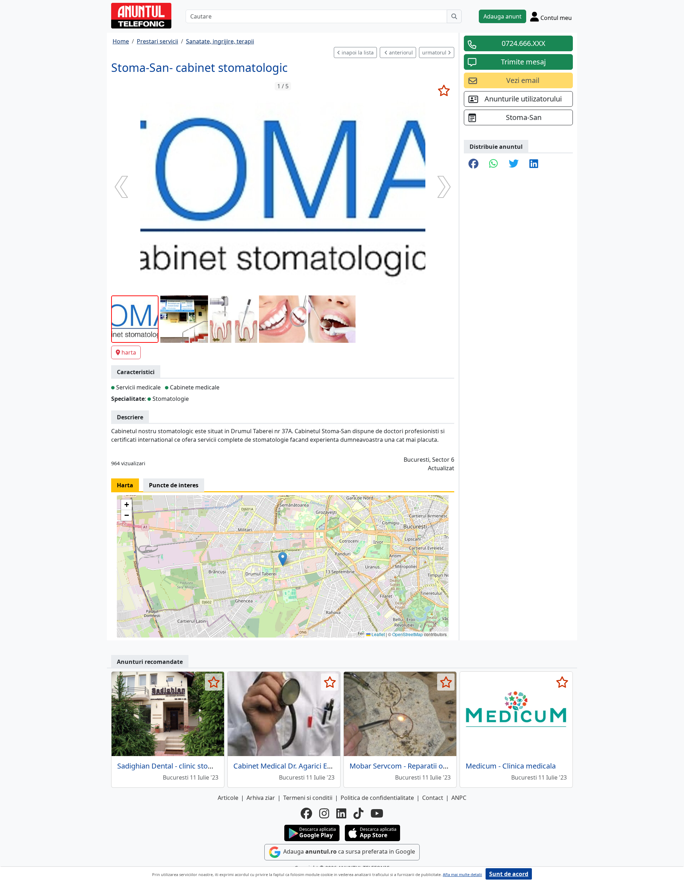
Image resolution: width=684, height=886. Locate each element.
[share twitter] (513, 164)
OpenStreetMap (407, 634)
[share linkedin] (534, 164)
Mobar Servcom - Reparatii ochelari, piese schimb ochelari (444, 766)
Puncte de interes (173, 485)
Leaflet (377, 634)
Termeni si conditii (307, 798)
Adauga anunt (502, 16)
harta (128, 352)
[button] (282, 559)
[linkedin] (341, 813)
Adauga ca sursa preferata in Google (348, 851)
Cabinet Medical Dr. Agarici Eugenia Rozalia (303, 766)
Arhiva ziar (261, 798)
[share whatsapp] (493, 164)
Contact (432, 798)
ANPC (458, 798)
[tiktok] (358, 813)
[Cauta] (454, 16)
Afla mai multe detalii (462, 874)
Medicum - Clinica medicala (511, 766)
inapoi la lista (357, 52)
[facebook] (306, 813)
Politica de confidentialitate (377, 798)
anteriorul (400, 52)
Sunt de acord (508, 874)
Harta (125, 485)
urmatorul (435, 52)
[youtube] (376, 813)
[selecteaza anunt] (443, 90)
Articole (228, 798)
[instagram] (324, 813)
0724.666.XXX (523, 43)
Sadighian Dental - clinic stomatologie (179, 766)
